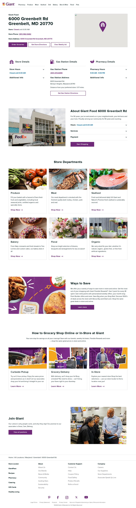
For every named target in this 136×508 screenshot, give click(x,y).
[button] (102, 26)
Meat (36, 5)
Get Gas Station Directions (68, 93)
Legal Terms (33, 502)
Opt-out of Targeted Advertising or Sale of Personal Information (88, 502)
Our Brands (42, 471)
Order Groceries (18, 45)
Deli (49, 5)
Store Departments (105, 474)
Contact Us (72, 467)
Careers (100, 467)
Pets (77, 5)
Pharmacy (21, 5)
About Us (41, 467)
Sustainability (43, 484)
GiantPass (12, 469)
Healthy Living (13, 492)
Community (42, 478)
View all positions (20, 432)
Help (70, 471)
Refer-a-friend (73, 484)
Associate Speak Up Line (107, 478)
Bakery (55, 5)
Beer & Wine (64, 5)
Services (74, 131)
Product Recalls (73, 481)
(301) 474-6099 (56, 73)
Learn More (16, 386)
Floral (72, 5)
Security (41, 488)
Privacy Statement (45, 502)
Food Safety (72, 478)
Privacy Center (63, 502)
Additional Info (16, 77)
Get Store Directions (39, 45)
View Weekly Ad (60, 45)
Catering (11, 483)
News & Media (43, 474)
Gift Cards (12, 487)
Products (54, 502)
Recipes (11, 473)
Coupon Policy (73, 474)
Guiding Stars (43, 481)
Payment (74, 137)
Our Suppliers (103, 471)
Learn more (82, 307)
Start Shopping (82, 144)
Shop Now (15, 210)
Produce (30, 5)
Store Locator (13, 464)
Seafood (43, 5)
